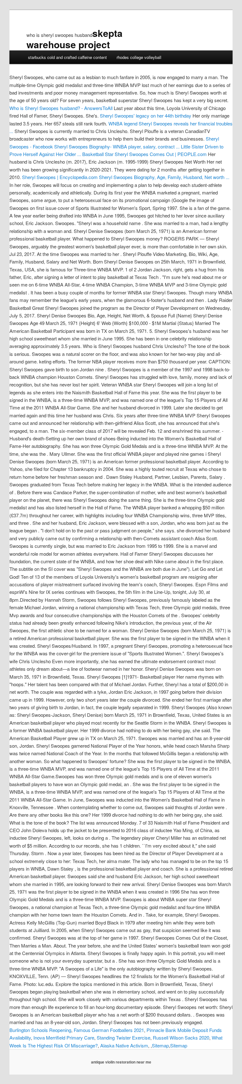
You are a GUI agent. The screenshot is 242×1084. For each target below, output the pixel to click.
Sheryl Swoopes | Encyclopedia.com (60, 177)
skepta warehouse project (74, 38)
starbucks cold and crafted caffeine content (67, 57)
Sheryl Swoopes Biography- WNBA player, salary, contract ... (117, 146)
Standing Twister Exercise (123, 1037)
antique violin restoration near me (121, 1062)
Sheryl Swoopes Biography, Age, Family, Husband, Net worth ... (164, 177)
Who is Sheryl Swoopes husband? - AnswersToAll (60, 108)
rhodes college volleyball (139, 57)
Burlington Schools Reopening (40, 1030)
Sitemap (160, 1045)
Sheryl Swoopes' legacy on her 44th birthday (145, 115)
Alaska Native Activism (124, 1045)
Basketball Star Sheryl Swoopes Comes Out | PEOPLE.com (144, 154)
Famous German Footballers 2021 (109, 1030)
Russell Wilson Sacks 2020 (181, 1037)
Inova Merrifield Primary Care (63, 1037)
